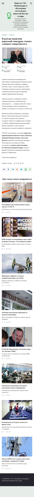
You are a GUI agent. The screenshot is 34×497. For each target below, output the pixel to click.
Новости (7, 59)
